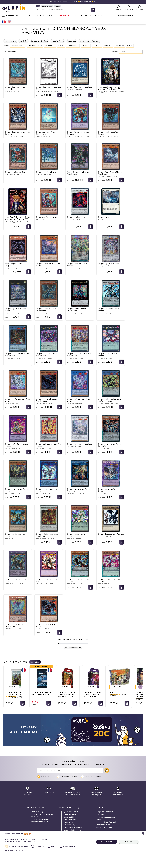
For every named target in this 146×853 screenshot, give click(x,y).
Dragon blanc (103, 217)
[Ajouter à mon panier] (59, 95)
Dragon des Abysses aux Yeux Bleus (17, 400)
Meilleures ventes (46, 16)
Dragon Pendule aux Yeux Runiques (78, 133)
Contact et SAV (49, 792)
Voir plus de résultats (73, 648)
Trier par (114, 52)
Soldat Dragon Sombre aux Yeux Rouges (78, 173)
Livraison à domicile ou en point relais (72, 794)
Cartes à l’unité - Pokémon (89, 41)
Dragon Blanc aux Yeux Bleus (79, 87)
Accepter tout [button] (106, 842)
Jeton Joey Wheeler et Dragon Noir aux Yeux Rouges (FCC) (18, 218)
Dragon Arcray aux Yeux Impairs (77, 265)
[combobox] (131, 52)
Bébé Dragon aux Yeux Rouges (14, 265)
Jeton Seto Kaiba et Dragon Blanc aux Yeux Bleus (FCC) (109, 88)
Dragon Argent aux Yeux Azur (110, 264)
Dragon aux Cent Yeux (76, 217)
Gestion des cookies (104, 827)
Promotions (64, 16)
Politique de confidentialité (106, 822)
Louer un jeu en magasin (73, 827)
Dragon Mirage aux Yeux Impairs (77, 535)
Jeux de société (10, 41)
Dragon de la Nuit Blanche (47, 172)
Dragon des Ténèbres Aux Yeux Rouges (47, 400)
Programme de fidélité (105, 812)
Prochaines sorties (83, 16)
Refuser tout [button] (129, 842)
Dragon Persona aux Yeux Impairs (109, 580)
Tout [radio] (38, 6)
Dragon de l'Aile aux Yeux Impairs (108, 310)
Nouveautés (28, 16)
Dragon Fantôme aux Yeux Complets (109, 445)
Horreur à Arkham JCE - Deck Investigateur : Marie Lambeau (93, 694)
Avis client (100, 814)
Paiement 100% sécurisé (118, 794)
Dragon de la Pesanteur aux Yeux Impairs (17, 355)
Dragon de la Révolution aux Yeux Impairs (79, 355)
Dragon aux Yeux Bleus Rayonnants (46, 310)
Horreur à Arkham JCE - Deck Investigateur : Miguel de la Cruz (67, 694)
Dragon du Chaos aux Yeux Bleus (78, 400)
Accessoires (71, 41)
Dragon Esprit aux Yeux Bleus (79, 444)
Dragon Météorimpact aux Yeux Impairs (47, 535)
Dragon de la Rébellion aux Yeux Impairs (47, 355)
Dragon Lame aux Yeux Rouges (107, 490)
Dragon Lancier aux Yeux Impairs (15, 535)
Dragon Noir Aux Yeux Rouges (111, 534)
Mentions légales (103, 825)
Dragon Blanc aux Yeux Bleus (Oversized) (48, 88)
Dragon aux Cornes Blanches (17, 172)
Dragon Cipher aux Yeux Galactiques (77, 310)
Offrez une (22, 729)
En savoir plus (43, 839)
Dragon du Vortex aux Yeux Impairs (16, 445)
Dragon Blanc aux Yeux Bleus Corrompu (17, 133)
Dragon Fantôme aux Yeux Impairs (16, 490)
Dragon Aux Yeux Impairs (46, 217)
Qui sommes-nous (71, 812)
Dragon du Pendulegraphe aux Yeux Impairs (109, 400)
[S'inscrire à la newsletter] (106, 770)
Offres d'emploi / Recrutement (70, 821)
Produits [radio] (58, 6)
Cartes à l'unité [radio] (47, 6)
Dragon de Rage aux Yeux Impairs (109, 355)
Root (112, 692)
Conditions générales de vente (105, 818)
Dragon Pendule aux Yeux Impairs (78, 580)
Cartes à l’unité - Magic (39, 41)
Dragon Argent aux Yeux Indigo (15, 310)
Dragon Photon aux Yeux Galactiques (15, 625)
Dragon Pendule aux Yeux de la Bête (48, 580)
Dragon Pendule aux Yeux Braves (16, 580)
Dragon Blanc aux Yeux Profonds (15, 88)
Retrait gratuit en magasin (96, 794)
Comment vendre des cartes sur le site (42, 815)
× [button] (143, 835)
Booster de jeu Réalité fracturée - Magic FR (41, 693)
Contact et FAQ (37, 812)
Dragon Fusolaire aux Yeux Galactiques (78, 490)
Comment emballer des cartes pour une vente (40, 820)
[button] (49, 841)
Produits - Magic (57, 41)
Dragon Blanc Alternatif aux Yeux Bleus (110, 173)
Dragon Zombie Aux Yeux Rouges (108, 133)
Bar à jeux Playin (70, 825)
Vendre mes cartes (125, 16)
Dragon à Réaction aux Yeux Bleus (48, 265)
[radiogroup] (65, 6)
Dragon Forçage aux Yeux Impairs (47, 490)
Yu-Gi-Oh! (23, 41)
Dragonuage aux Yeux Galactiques (45, 133)
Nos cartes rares (104, 16)
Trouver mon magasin (27, 794)
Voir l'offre (35, 662)
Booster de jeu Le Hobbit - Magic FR (13, 693)
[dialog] (73, 842)
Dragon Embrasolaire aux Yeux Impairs (49, 445)
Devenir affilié (69, 817)
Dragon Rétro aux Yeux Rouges (46, 625)
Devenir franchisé (70, 814)
